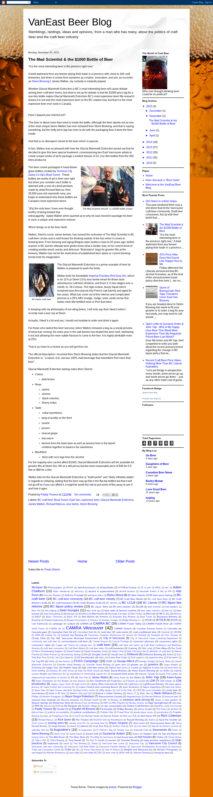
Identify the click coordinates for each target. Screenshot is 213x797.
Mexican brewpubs (70, 700)
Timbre (160, 737)
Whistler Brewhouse (56, 752)
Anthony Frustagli (74, 595)
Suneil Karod (75, 734)
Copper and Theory (65, 645)
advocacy (79, 591)
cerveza (129, 635)
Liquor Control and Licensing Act (59, 687)
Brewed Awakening (53, 620)
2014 (149, 142)
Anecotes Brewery (52, 595)
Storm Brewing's (41, 81)
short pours (139, 723)
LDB (152, 680)
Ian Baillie (164, 670)
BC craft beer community (68, 598)
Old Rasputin (70, 705)
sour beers (72, 504)
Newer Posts (38, 561)
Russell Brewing (135, 719)
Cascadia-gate (39, 632)
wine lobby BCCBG (92, 752)
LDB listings (166, 681)
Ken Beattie (63, 681)
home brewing (38, 670)
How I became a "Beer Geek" (163, 180)
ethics (102, 657)
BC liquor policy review (66, 606)
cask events (122, 632)
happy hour (52, 667)
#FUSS (69, 587)
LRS (138, 690)
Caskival (165, 632)
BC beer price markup (161, 595)
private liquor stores (143, 712)
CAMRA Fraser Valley (129, 623)
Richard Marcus (55, 504)
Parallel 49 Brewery (84, 708)
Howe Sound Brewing (143, 670)
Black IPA (72, 616)
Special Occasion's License (164, 726)
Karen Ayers (174, 677)
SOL (131, 726)
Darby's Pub (117, 651)
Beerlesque (69, 613)
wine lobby (74, 752)
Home (82, 561)
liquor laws (40, 690)
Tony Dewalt (74, 740)
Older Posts (125, 561)
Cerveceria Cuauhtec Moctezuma (104, 635)
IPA (72, 677)
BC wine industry (122, 606)
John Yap (152, 677)
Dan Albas (161, 648)
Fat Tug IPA (38, 661)
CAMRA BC (101, 623)
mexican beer (171, 696)
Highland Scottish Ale (152, 667)
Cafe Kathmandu (40, 624)
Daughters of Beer (157, 464)
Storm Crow (59, 734)
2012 (149, 152)
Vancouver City (136, 743)
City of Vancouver (114, 638)
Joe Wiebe (135, 677)
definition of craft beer (160, 651)
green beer (120, 664)
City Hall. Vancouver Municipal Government (74, 638)
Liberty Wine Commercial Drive (107, 684)
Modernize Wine (61, 702)
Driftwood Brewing (152, 654)
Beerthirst (83, 613)
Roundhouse (117, 720)
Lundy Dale (171, 690)
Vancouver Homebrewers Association (149, 746)
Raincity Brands (111, 716)
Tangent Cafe (150, 733)
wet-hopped (37, 752)
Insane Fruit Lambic (168, 674)
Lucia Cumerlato (153, 690)
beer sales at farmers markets (120, 610)
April (152, 135)
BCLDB (139, 606)
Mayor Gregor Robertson (79, 696)
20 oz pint (146, 587)
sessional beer (97, 723)
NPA (37, 705)
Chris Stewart (171, 635)
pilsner (141, 709)
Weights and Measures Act (138, 749)
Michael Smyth (91, 700)
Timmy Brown (174, 737)
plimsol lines (38, 712)
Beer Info (36, 610)
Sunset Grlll (92, 733)
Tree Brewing (79, 743)
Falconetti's (172, 657)
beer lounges (69, 610)
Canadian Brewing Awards (150, 628)
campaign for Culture (63, 623)
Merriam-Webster (153, 696)
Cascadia (172, 628)
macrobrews (38, 693)
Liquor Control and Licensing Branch (98, 687)
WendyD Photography (167, 749)
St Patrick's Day (104, 730)
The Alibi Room (57, 737)
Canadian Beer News (159, 472)
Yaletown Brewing (141, 752)
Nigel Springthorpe (158, 702)
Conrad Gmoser (100, 641)
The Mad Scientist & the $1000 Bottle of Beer (70, 59)
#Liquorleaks (106, 587)
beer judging (50, 610)
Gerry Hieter (165, 661)
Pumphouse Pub (60, 716)
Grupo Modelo (171, 664)
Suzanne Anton (114, 733)
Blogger (137, 787)
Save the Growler (168, 719)
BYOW (174, 620)
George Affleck (126, 661)
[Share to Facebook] (113, 494)
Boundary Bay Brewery (124, 616)
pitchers (174, 709)
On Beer (151, 455)
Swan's (135, 734)
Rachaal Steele (92, 716)
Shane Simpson (118, 723)
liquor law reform (173, 687)
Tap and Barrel (170, 733)
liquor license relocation (60, 690)
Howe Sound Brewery (115, 670)
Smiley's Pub (118, 726)
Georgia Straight (147, 661)
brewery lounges (110, 620)
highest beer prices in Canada (123, 667)
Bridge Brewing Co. (131, 620)
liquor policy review (85, 690)
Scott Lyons (38, 723)
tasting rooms (38, 737)
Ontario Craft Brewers (138, 705)
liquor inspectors (152, 687)
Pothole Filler (106, 712)
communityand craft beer (74, 641)
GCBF (109, 661)
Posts (39, 766)
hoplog (150, 497)
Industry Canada (147, 674)
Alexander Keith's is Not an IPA (155, 591)
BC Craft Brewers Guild (89, 602)
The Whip (94, 737)
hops (80, 670)
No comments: (83, 494)
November (155, 116)
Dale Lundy (147, 648)
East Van (74, 499)
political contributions (85, 712)
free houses (64, 661)
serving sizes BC (77, 723)
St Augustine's (60, 729)
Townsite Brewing (130, 740)
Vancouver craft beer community (47, 746)
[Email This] (104, 494)
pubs (45, 716)
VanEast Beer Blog (70, 22)
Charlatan (155, 635)
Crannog (132, 648)
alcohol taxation (127, 591)
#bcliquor (37, 587)
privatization (163, 712)
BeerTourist (98, 613)
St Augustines (85, 730)
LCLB (142, 680)
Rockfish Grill (99, 720)
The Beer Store (77, 737)
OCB (57, 706)
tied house (108, 737)
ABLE (158, 587)
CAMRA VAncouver (85, 628)
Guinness (37, 667)
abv (167, 587)
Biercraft (150, 613)
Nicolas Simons (136, 703)
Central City (51, 635)
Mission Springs (40, 702)
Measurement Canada (110, 696)
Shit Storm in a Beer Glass (161, 201)
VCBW (67, 749)
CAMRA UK (55, 628)
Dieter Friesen (50, 654)
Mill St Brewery (110, 700)
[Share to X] (110, 494)
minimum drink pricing (136, 699)
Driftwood (132, 654)
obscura (47, 706)
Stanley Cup (123, 730)
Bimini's (177, 613)
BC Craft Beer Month (131, 599)
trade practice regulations (157, 740)
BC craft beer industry (102, 598)
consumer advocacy (143, 641)
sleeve (73, 726)
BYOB (148, 620)
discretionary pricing (70, 654)
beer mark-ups (94, 610)
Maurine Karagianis (51, 696)
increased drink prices (122, 673)
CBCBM (177, 632)
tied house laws (125, 737)
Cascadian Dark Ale (62, 632)
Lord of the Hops (124, 690)
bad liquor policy (95, 595)
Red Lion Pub (129, 716)
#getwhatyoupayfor (87, 587)
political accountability (58, 712)
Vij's (78, 749)
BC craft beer (45, 499)
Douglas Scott (99, 654)
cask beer (106, 632)
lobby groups (105, 690)
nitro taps (176, 703)
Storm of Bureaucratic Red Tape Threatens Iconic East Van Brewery (169, 294)
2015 (149, 106)
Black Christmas (54, 616)
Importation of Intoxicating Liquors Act (88, 674)
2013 (149, 147)
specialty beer (38, 730)
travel (66, 743)
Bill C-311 (164, 613)
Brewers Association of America (82, 620)
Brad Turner (61, 499)
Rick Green (64, 719)
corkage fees (85, 645)
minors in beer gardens (166, 700)
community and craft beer (44, 641)
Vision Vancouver (92, 749)
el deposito (68, 657)
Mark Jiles (145, 693)
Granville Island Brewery (69, 664)
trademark (53, 743)
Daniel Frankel (74, 651)
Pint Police (161, 709)
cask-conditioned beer (145, 632)
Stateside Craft (140, 730)
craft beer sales (96, 648)
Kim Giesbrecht (98, 680)
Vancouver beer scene (113, 743)
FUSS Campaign (86, 661)
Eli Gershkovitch (85, 657)
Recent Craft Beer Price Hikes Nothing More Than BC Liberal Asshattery (164, 363)
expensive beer (90, 499)
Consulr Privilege (120, 641)
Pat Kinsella (106, 709)
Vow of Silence (112, 749)
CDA (37, 635)
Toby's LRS (40, 740)
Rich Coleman (171, 715)
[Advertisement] (81, 532)
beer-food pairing (52, 613)
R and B (76, 716)
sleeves (84, 726)
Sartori (151, 720)
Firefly (52, 661)
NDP (106, 703)
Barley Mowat (154, 481)
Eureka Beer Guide (118, 657)
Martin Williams (163, 693)
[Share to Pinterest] (116, 494)
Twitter (94, 743)
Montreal (95, 703)
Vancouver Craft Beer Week (81, 746)
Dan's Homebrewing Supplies (49, 651)
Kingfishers (116, 681)
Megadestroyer (134, 696)
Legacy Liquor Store (61, 684)
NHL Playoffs (118, 703)
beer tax (169, 610)
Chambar (142, 635)
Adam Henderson (61, 591)
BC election (111, 603)
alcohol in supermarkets (101, 591)
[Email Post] (97, 494)
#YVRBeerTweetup (127, 587)
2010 (149, 162)
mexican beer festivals (44, 699)
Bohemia (104, 616)
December (155, 110)
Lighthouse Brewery (153, 684)
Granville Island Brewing (98, 664)
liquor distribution (131, 687)
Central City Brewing (72, 635)
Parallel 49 (62, 709)
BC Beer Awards (136, 595)
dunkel (170, 654)
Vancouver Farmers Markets (113, 746)
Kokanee (130, 681)
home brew (172, 667)
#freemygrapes (55, 587)
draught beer (117, 654)
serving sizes (56, 723)
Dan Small (176, 648)
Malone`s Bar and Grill (81, 693)
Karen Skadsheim (44, 681)
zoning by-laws (161, 752)
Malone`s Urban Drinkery (109, 693)
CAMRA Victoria (122, 628)
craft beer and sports (129, 645)
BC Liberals (150, 602)
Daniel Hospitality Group (96, 651)
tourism (112, 740)
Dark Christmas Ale (136, 651)
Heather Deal (70, 667)
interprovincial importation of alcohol (49, 677)
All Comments (44, 772)
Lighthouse (133, 684)
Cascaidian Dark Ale (87, 632)
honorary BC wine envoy (61, 670)
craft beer (103, 645)
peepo (112, 787)
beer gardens (171, 606)
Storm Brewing (89, 504)
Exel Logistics (138, 657)
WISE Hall (124, 752)
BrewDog (36, 620)
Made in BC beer (57, 693)
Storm (175, 730)
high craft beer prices (93, 667)
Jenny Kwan (119, 677)
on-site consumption (111, 705)
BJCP (38, 616)
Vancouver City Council (163, 743)
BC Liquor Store (99, 606)
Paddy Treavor (43, 708)
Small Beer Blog (100, 726)
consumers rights (168, 641)
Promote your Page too (151, 399)
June (152, 130)
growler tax (137, 664)
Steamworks (159, 729)
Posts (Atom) (52, 569)
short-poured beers (160, 723)
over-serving (175, 706)
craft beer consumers (53, 648)
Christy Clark (39, 638)
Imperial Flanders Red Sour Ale (107, 275)
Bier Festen (136, 613)
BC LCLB (128, 602)
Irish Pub (83, 677)
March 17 (131, 693)
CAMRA (84, 623)
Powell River (123, 712)
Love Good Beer (156, 489)
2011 (149, 157)
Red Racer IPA (148, 716)
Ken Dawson (79, 681)
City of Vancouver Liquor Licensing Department (154, 638)
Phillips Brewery (125, 709)
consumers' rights (41, 645)
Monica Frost (81, 703)
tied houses (145, 737)
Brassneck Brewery (167, 616)
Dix (86, 654)
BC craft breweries (62, 602)
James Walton (36, 504)
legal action (80, 684)
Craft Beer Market (76, 648)
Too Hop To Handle (95, 740)
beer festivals (154, 606)
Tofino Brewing (57, 740)
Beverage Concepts (117, 613)
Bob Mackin (88, 616)
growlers (153, 664)
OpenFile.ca (160, 706)
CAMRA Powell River (157, 623)
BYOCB (161, 619)
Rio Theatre (82, 719)
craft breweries (116, 648)
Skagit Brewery (58, 726)
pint (150, 709)
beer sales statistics (151, 610)
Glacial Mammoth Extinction (117, 499)
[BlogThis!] (107, 494)
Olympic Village (89, 706)
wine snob (110, 752)
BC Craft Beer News (158, 599)
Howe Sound (93, 670)
